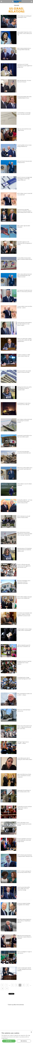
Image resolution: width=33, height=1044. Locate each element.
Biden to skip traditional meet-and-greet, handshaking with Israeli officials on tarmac (24, 275)
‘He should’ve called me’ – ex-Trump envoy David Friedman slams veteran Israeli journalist (24, 501)
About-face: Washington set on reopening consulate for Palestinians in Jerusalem (23, 582)
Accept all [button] (9, 1041)
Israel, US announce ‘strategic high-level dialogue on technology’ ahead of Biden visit (24, 179)
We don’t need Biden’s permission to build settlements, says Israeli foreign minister (24, 840)
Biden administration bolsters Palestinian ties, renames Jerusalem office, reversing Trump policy (24, 534)
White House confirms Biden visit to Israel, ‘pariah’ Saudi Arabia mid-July (24, 469)
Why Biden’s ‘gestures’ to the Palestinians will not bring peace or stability (24, 243)
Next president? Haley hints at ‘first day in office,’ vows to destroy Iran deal (24, 33)
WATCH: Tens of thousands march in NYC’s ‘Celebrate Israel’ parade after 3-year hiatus (24, 727)
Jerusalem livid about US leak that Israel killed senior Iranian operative (24, 663)
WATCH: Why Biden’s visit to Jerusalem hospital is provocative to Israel (24, 824)
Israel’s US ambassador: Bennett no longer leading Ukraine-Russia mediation (24, 969)
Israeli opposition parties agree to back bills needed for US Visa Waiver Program (24, 324)
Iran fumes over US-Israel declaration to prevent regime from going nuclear (24, 66)
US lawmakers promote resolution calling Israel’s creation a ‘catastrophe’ (24, 808)
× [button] (31, 1032)
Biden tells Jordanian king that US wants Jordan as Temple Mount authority (24, 921)
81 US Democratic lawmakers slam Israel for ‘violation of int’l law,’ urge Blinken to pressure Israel (24, 614)
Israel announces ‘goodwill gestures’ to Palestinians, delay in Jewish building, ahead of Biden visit (24, 211)
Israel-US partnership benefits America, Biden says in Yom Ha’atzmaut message (23, 889)
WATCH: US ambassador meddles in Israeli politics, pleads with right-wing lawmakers (24, 340)
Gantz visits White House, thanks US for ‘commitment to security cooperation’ (24, 776)
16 (2, 988)
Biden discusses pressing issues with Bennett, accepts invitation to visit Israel (24, 937)
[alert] (16, 1037)
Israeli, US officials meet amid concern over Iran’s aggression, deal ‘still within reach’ (24, 566)
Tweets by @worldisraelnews (16, 1004)
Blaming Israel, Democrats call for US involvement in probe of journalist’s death (24, 388)
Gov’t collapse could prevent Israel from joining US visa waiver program (24, 421)
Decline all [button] (24, 1041)
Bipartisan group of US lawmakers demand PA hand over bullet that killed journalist (24, 550)
